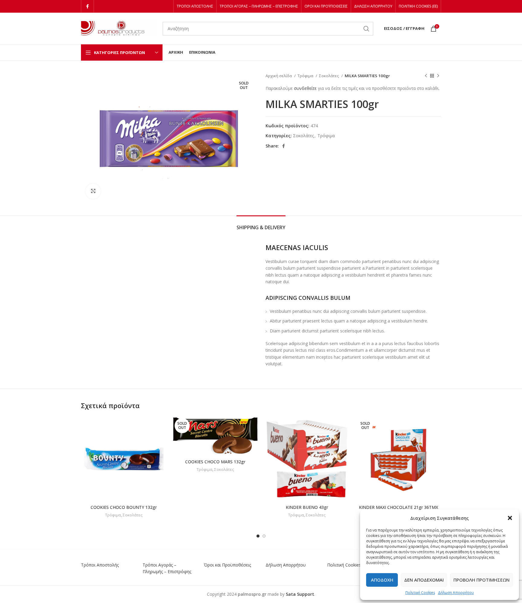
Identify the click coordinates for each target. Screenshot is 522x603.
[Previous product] (426, 76)
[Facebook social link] (87, 6)
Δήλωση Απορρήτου (456, 592)
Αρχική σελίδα (279, 75)
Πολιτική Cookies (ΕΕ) (348, 565)
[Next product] (438, 76)
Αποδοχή (382, 580)
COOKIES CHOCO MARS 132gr (215, 462)
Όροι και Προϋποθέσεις (227, 565)
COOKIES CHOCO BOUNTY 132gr (124, 507)
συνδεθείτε (305, 88)
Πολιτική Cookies (420, 592)
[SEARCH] (366, 29)
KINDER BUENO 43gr (307, 507)
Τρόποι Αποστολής (100, 565)
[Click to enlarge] (93, 191)
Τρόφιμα (306, 75)
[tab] (261, 224)
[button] (510, 518)
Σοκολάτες (329, 75)
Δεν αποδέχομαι (424, 580)
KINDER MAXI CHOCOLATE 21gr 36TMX (398, 507)
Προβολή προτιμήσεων (481, 580)
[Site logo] (118, 28)
